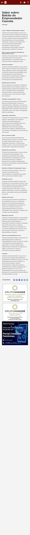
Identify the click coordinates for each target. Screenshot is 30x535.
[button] (14, 280)
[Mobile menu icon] (2, 2)
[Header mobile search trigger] (28, 2)
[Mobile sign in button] (21, 2)
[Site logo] (5, 2)
